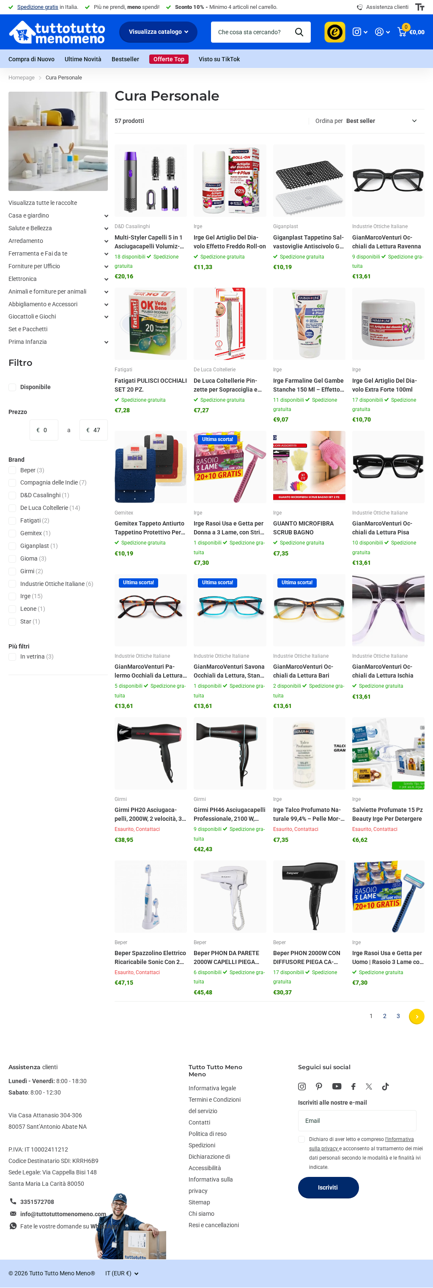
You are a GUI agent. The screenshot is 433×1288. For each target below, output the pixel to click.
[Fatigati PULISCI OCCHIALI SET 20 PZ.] (151, 324)
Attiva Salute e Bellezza (106, 228)
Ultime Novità (83, 59)
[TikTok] (385, 1086)
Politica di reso (208, 1133)
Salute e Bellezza (30, 228)
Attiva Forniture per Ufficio (106, 266)
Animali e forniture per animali (47, 291)
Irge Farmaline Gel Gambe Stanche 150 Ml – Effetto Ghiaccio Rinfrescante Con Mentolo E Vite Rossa (309, 385)
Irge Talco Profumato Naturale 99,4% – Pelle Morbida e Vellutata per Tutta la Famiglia (307, 814)
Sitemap (199, 1202)
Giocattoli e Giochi (32, 316)
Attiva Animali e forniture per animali (106, 291)
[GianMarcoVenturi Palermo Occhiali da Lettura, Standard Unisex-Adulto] (151, 610)
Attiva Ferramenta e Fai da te (106, 253)
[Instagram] (302, 1086)
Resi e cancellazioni (214, 1225)
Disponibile (35, 387)
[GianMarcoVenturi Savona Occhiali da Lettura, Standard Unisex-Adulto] (230, 610)
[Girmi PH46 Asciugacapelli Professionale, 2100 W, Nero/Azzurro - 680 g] (230, 753)
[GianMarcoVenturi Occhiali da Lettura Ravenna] (388, 180)
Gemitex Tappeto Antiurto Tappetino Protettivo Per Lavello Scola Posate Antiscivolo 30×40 (150, 528)
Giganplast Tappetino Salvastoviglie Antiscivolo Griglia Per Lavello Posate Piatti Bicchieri (309, 242)
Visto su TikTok (219, 59)
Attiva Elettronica (106, 279)
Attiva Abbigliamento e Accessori (106, 304)
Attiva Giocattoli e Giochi (106, 316)
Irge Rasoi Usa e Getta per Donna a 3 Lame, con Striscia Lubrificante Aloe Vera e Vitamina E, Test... (230, 528)
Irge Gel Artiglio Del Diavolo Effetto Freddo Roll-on (230, 242)
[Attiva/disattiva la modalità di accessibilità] (420, 7)
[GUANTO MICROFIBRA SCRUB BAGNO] (309, 467)
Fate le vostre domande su (69, 1226)
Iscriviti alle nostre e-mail (332, 1102)
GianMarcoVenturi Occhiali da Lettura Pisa (382, 528)
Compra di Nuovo (31, 59)
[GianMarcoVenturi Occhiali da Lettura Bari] (309, 610)
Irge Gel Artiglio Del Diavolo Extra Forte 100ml (384, 385)
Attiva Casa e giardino (106, 215)
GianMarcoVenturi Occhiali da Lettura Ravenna (386, 242)
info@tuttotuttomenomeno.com (63, 1214)
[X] (369, 1086)
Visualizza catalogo (156, 31)
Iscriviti (328, 1187)
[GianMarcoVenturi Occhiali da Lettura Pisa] (388, 467)
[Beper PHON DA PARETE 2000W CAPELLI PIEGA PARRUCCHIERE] (230, 896)
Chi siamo (201, 1213)
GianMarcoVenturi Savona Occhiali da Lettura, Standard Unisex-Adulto (229, 671)
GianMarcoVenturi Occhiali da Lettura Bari (303, 671)
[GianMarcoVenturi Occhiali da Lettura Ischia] (388, 610)
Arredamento (25, 240)
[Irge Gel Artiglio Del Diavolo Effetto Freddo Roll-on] (230, 180)
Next (417, 1016)
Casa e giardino (28, 215)
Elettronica (22, 278)
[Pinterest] (319, 1086)
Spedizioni (202, 1145)
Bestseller (125, 59)
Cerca (299, 32)
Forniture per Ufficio (34, 266)
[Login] (382, 31)
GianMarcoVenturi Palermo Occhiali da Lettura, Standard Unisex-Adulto (149, 671)
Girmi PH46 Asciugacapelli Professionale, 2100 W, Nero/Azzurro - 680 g (230, 814)
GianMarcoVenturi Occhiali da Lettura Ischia (383, 671)
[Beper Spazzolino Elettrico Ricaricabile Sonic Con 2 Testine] (151, 896)
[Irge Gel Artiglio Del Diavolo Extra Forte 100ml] (388, 324)
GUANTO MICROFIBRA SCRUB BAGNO (303, 528)
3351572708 (37, 1201)
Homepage (21, 77)
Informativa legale (212, 1088)
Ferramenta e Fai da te (37, 253)
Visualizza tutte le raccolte (42, 202)
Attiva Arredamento (106, 241)
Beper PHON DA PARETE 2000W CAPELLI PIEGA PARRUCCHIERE (226, 958)
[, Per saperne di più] (360, 31)
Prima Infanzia (27, 341)
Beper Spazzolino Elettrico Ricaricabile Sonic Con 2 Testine (150, 958)
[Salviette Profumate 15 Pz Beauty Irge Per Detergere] (388, 753)
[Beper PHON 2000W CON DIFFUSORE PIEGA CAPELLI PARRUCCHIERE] (309, 896)
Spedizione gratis (37, 7)
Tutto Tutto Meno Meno (215, 1070)
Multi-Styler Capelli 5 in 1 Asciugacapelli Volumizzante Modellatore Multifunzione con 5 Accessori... (150, 242)
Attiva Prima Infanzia (106, 342)
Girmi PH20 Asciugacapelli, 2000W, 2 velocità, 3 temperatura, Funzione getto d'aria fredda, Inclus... (148, 814)
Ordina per (329, 120)
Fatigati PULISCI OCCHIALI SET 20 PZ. (151, 385)
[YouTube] (336, 1086)
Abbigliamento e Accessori (42, 304)
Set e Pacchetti (27, 329)
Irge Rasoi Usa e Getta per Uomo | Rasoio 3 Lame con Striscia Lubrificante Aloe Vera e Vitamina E (387, 958)
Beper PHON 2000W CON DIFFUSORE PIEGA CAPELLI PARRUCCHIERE (306, 958)
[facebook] (353, 1086)
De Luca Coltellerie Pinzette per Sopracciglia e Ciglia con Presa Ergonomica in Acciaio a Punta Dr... (227, 385)
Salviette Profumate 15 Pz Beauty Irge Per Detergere (387, 814)
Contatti (199, 1122)
